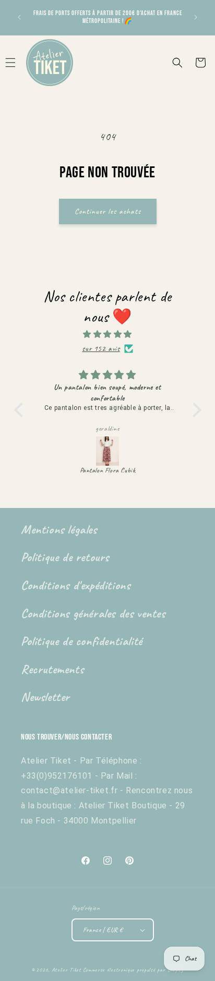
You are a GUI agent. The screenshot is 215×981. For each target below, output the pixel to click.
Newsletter (45, 697)
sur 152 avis (101, 349)
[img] (107, 334)
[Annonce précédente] (19, 17)
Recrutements (52, 669)
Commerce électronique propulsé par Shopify (133, 969)
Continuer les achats (108, 211)
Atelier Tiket (66, 969)
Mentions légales (59, 529)
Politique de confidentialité (81, 641)
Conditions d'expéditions (75, 585)
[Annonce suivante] (195, 17)
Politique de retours (65, 557)
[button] (177, 62)
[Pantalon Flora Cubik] (108, 451)
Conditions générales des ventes (93, 613)
